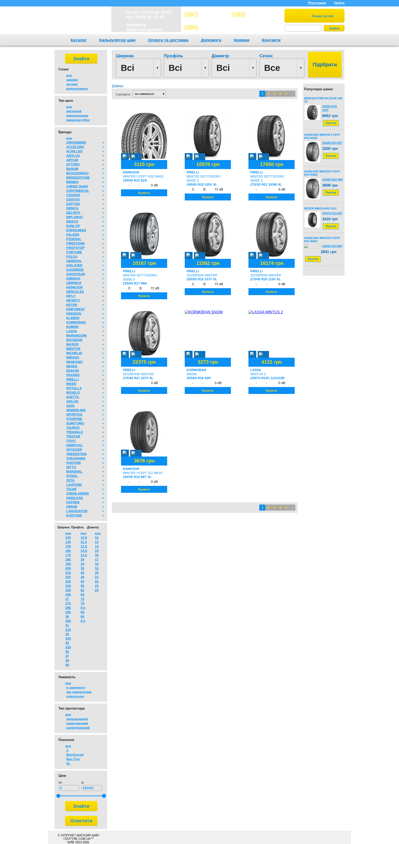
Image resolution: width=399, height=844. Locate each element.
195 (68, 564)
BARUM (72, 169)
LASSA (71, 331)
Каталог (79, 40)
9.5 (83, 621)
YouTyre (79, 22)
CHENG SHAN (77, 186)
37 (67, 656)
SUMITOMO (75, 423)
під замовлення (78, 692)
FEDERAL (74, 239)
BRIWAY (72, 182)
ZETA (70, 480)
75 (82, 603)
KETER (71, 305)
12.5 (84, 546)
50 (82, 581)
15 (97, 551)
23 (97, 586)
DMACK (72, 221)
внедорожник (77, 115)
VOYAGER (74, 449)
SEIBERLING (76, 410)
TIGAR (71, 489)
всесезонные (77, 88)
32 (67, 634)
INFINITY (73, 300)
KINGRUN (73, 313)
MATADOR (74, 340)
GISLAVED (74, 265)
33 (67, 643)
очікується (75, 696)
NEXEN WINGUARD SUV (320, 208)
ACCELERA (75, 147)
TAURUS (72, 428)
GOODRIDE (75, 270)
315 (68, 630)
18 (97, 564)
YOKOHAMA (75, 458)
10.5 (84, 537)
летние (72, 84)
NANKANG (74, 362)
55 (82, 586)
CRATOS (73, 199)
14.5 (84, 555)
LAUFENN (74, 485)
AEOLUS (73, 155)
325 (68, 638)
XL (68, 763)
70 (82, 599)
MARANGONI (76, 335)
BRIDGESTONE (78, 177)
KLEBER (72, 318)
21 (97, 577)
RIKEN (71, 384)
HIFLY (71, 296)
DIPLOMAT (74, 217)
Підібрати (325, 64)
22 (97, 581)
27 (67, 599)
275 (68, 603)
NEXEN (71, 366)
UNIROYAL (74, 445)
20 (97, 573)
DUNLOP (73, 226)
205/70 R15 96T (332, 213)
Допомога (211, 40)
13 (97, 542)
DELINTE (73, 213)
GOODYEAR (75, 274)
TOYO (71, 441)
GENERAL (74, 261)
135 (68, 537)
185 (68, 559)
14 (97, 546)
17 (97, 559)
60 (82, 590)
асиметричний (78, 727)
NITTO (71, 467)
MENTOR (73, 349)
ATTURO (73, 164)
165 (68, 551)
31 (67, 625)
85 (82, 616)
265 (68, 594)
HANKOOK (74, 287)
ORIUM (71, 506)
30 (67, 616)
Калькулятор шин (117, 40)
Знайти (334, 28)
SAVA (70, 406)
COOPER (73, 195)
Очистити (81, 820)
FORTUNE (74, 252)
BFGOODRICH (77, 173)
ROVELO (73, 392)
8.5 (83, 608)
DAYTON (73, 204)
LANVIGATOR (77, 511)
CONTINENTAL (77, 191)
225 (68, 577)
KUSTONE (74, 515)
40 (67, 665)
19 (97, 568)
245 (68, 586)
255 (68, 590)
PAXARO (73, 375)
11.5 (84, 542)
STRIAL (72, 476)
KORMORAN (76, 322)
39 (67, 660)
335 (68, 647)
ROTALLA (74, 388)
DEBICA (72, 208)
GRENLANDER (77, 493)
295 (68, 612)
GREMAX (73, 278)
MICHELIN (74, 353)
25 (82, 559)
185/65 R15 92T (332, 143)
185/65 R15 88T (332, 246)
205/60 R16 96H (332, 179)
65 (82, 594)
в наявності (75, 687)
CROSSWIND (76, 142)
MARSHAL (74, 471)
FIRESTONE (75, 243)
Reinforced (75, 754)
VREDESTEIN (76, 454)
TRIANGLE (74, 432)
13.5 (84, 551)
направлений (77, 719)
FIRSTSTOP (75, 248)
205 (68, 568)
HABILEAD (74, 498)
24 (97, 590)
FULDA (71, 256)
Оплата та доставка (168, 40)
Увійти (339, 3)
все (69, 75)
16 (97, 555)
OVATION (73, 463)
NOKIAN (72, 370)
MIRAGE (72, 357)
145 (68, 542)
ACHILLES (74, 151)
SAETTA (72, 397)
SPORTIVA (74, 414)
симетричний (77, 723)
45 (82, 577)
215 (68, 573)
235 (68, 581)
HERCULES (75, 291)
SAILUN (72, 401)
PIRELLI (72, 379)
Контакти (271, 40)
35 (67, 651)
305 (68, 621)
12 (97, 537)
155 (68, 546)
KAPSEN (72, 502)
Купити (331, 123)
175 (68, 555)
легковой (74, 111)
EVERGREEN (76, 230)
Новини (241, 40)
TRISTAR (73, 436)
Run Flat (73, 759)
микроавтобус (78, 120)
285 (68, 608)
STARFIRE (74, 419)
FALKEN (72, 234)
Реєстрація (317, 3)
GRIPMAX (73, 283)
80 (82, 612)
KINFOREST (75, 309)
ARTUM (72, 160)
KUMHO (72, 327)
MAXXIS (72, 344)
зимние (72, 80)
